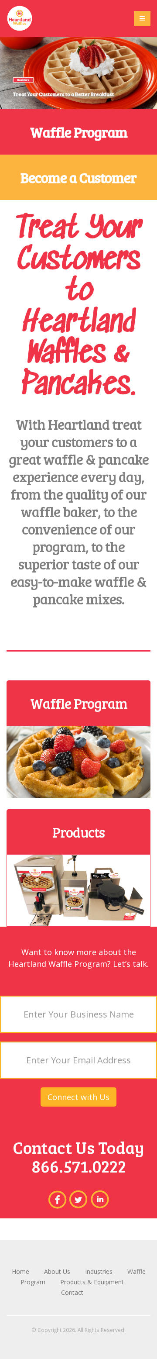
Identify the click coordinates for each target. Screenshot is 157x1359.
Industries (99, 1271)
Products (78, 832)
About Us (58, 1271)
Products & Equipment (92, 1282)
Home (21, 1271)
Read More (23, 80)
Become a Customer (78, 177)
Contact (72, 1292)
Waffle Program (78, 131)
